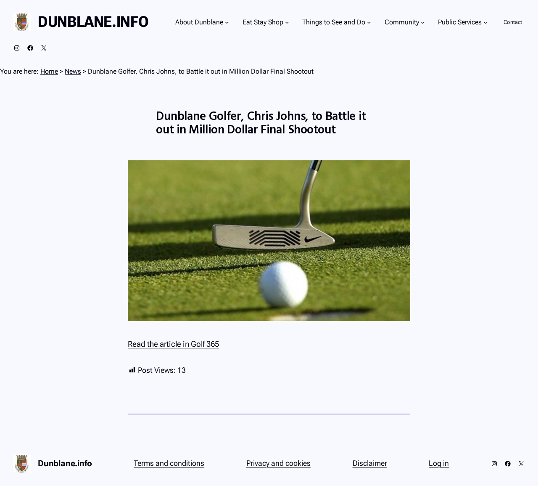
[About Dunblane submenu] (227, 22)
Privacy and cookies (278, 463)
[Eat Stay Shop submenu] (287, 22)
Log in (439, 463)
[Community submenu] (423, 22)
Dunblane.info (93, 22)
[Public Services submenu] (485, 22)
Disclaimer (370, 463)
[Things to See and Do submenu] (369, 22)
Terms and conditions (169, 463)
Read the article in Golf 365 (173, 344)
